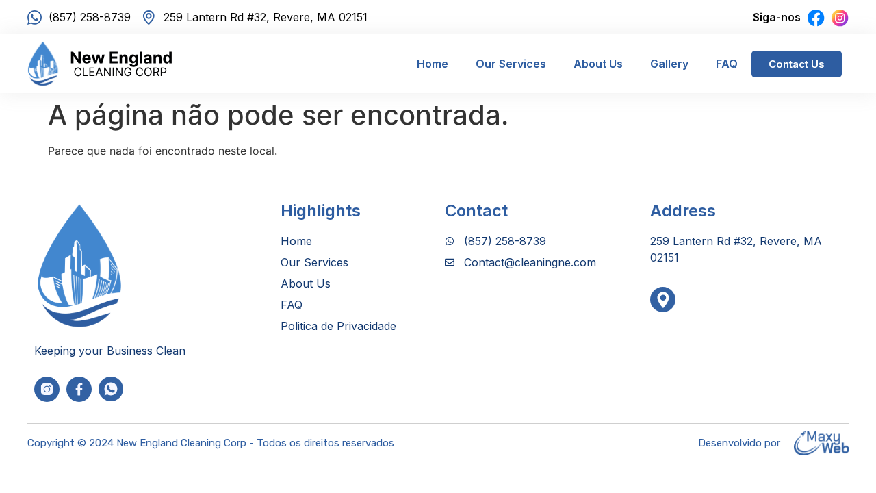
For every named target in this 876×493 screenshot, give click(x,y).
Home (432, 64)
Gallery (669, 64)
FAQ (727, 64)
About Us (598, 64)
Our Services (511, 64)
